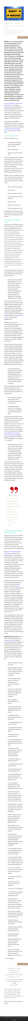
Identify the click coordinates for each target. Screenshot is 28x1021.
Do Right (11, 994)
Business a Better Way (14, 991)
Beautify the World (18, 30)
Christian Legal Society (9, 640)
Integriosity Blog (8, 32)
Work (14, 997)
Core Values (17, 992)
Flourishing (14, 996)
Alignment (11, 989)
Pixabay (14, 983)
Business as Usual (9, 992)
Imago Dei (17, 586)
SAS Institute (8, 109)
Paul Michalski (17, 32)
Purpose (6, 997)
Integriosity (20, 996)
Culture (6, 994)
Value (10, 997)
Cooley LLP (14, 130)
